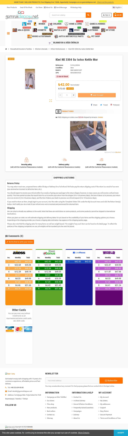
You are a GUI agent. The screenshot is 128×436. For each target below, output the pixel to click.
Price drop (50, 404)
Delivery (76, 415)
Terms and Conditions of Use (110, 418)
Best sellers (51, 411)
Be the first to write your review (19, 242)
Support (103, 408)
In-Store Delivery (79, 401)
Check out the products (105, 2)
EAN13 (58, 70)
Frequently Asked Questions (83, 408)
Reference (59, 65)
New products (52, 408)
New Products (12, 7)
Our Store (38, 7)
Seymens (30, 429)
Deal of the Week (26, 7)
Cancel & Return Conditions (83, 404)
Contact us (50, 415)
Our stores (50, 401)
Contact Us (77, 397)
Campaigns (78, 411)
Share (95, 105)
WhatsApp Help (75, 7)
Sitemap (50, 418)
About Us (49, 7)
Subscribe (112, 380)
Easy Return (104, 411)
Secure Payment (106, 415)
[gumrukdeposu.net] (22, 15)
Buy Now (118, 152)
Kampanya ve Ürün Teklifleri (56, 397)
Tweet (105, 105)
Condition (59, 68)
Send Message (61, 7)
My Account (104, 397)
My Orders (104, 401)
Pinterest (116, 105)
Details (100, 117)
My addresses (105, 404)
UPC (57, 73)
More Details (83, 433)
